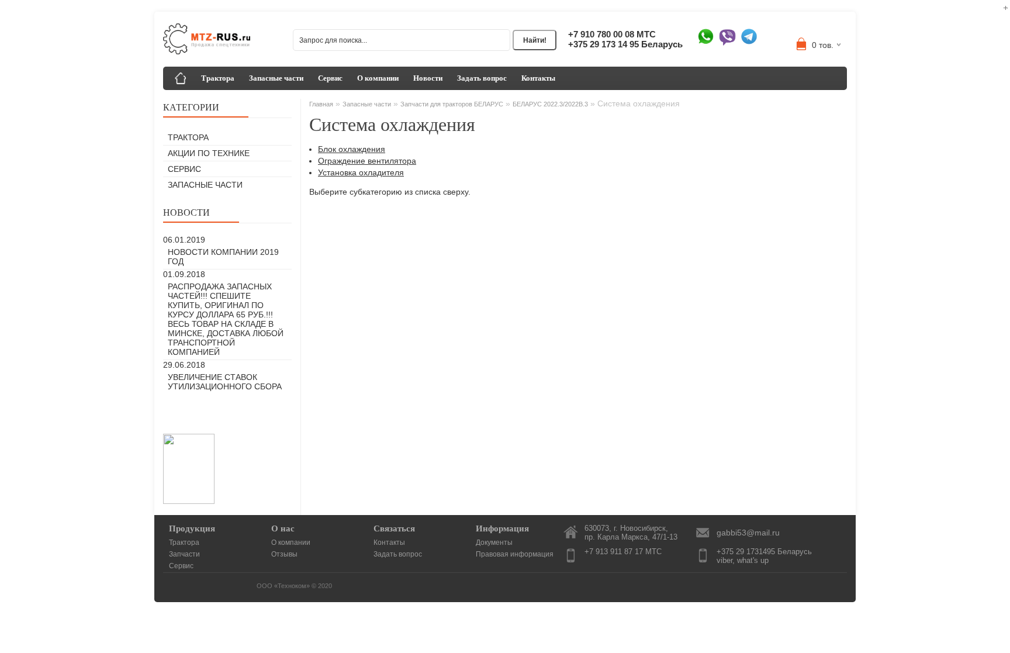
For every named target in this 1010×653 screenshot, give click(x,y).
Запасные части (276, 78)
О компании (378, 78)
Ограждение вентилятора (367, 160)
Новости (427, 78)
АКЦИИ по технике (209, 153)
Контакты (538, 78)
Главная (321, 104)
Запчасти (184, 554)
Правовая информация (515, 554)
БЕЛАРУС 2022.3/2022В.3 (550, 104)
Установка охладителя (361, 172)
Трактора (217, 78)
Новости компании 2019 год (223, 256)
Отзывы (284, 554)
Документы (494, 542)
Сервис (330, 78)
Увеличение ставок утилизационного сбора (225, 381)
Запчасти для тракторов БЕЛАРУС (451, 104)
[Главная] (180, 78)
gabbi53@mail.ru (748, 532)
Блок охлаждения (351, 149)
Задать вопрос (482, 78)
